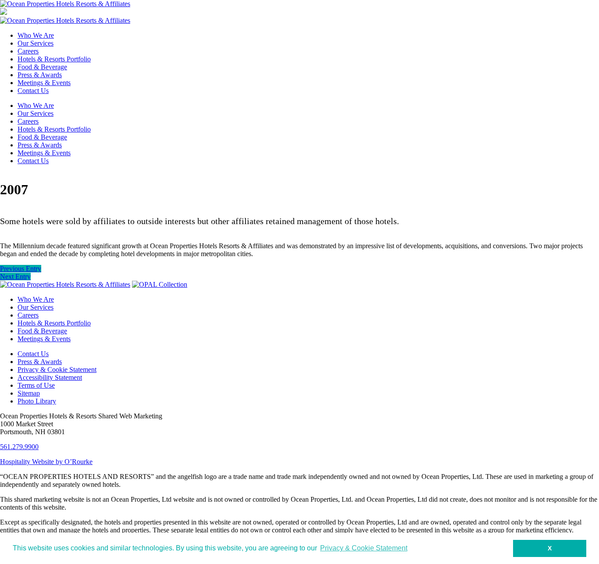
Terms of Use (36, 385)
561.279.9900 (19, 446)
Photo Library (37, 401)
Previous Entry (20, 268)
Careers (28, 51)
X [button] (550, 548)
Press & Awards (40, 75)
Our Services (35, 43)
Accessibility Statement (50, 377)
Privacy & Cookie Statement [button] (363, 548)
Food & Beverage (42, 67)
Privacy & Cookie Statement (57, 369)
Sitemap (29, 393)
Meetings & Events (44, 82)
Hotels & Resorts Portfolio (54, 59)
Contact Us (33, 90)
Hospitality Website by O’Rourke (46, 461)
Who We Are (36, 35)
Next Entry (15, 276)
